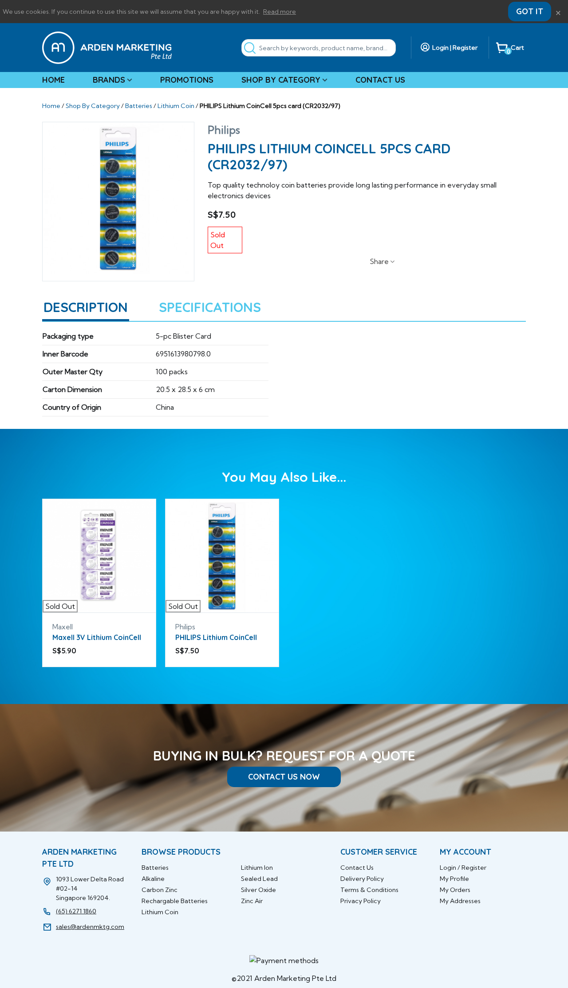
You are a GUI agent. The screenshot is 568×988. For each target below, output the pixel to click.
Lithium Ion (257, 868)
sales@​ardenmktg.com (90, 927)
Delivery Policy (362, 879)
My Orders (455, 890)
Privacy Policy (360, 901)
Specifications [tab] (210, 307)
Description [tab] (85, 307)
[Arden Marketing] (107, 48)
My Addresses (460, 901)
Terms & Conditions (369, 890)
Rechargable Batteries (175, 901)
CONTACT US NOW (284, 777)
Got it (529, 11)
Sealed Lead (259, 879)
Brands (109, 80)
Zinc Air (252, 901)
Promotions (186, 80)
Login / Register (463, 868)
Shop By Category (280, 80)
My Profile (454, 879)
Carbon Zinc (160, 890)
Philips (224, 129)
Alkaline (153, 879)
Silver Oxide (258, 890)
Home (53, 80)
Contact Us (380, 80)
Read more (279, 12)
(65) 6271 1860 (76, 911)
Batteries (155, 868)
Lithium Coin (160, 912)
